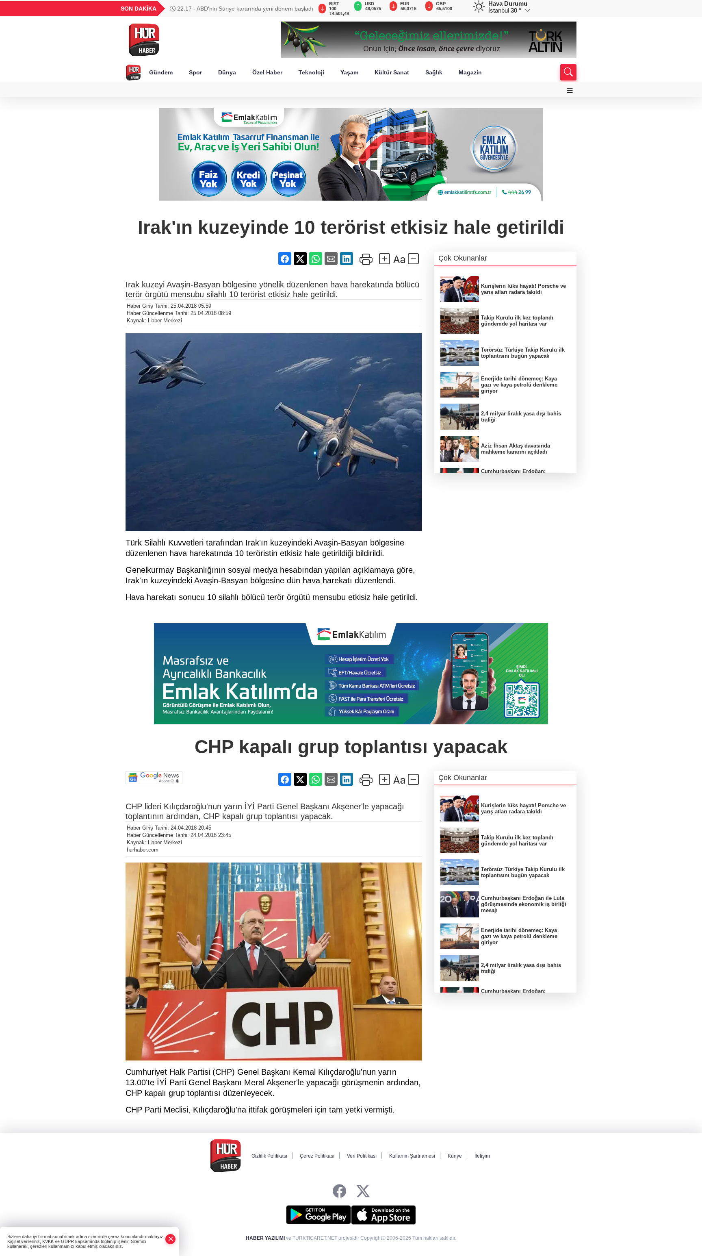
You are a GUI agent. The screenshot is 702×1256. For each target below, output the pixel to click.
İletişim (482, 1156)
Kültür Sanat (392, 72)
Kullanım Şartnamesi (412, 1156)
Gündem (161, 72)
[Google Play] (318, 1215)
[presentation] (302, 8)
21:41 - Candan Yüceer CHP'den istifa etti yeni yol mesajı (238, 8)
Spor (195, 72)
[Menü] (569, 90)
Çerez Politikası (317, 1156)
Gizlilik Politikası (269, 1156)
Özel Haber (267, 72)
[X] (362, 1191)
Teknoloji (311, 72)
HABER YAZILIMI (265, 1238)
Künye (455, 1156)
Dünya (227, 72)
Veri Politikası (362, 1156)
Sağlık (433, 72)
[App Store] (383, 1215)
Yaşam (349, 72)
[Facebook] (339, 1191)
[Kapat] (171, 1239)
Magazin (470, 72)
